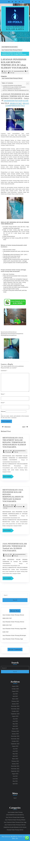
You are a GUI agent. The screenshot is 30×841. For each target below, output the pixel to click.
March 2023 (15, 728)
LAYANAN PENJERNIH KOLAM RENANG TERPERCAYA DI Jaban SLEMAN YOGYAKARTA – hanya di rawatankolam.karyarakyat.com (14, 87)
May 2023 (15, 723)
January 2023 (15, 733)
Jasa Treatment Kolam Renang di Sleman (12, 50)
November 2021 (15, 768)
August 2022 (15, 746)
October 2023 (15, 711)
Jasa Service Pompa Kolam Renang (15, 817)
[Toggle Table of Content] (27, 83)
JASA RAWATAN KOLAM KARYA (15, 28)
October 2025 (15, 688)
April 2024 (15, 696)
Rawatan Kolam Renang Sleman (15, 829)
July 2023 (15, 718)
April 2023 (15, 726)
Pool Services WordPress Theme (12, 836)
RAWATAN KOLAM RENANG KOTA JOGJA (15, 827)
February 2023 (15, 731)
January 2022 (15, 763)
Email (3, 402)
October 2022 (15, 741)
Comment (4, 370)
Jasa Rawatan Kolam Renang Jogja (13, 639)
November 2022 (15, 738)
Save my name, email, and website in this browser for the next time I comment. (15, 416)
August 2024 (15, 691)
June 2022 (15, 751)
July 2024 (15, 693)
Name (3, 394)
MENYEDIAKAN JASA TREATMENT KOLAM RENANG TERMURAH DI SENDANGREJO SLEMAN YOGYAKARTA (14, 442)
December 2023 (15, 706)
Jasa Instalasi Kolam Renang (15, 812)
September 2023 (15, 713)
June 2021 (15, 778)
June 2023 (15, 721)
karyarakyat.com (21, 100)
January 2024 (15, 703)
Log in (15, 798)
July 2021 (15, 776)
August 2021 (15, 773)
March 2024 (15, 698)
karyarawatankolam (19, 71)
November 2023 (15, 708)
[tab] (15, 39)
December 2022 (15, 736)
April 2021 (15, 783)
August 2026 (15, 686)
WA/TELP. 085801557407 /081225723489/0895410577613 (16, 90)
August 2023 (15, 716)
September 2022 (15, 743)
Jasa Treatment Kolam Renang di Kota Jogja (15, 822)
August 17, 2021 (9, 505)
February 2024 (15, 701)
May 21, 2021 (7, 71)
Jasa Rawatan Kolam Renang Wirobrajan (14, 635)
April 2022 (15, 756)
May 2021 (15, 781)
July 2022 (15, 748)
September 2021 (15, 771)
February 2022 (15, 761)
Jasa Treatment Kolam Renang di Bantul (15, 819)
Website (3, 411)
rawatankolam (9, 100)
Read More (7, 477)
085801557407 (16, 103)
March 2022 (15, 758)
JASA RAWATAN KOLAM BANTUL (15, 814)
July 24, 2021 (8, 450)
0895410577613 (18, 105)
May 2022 (15, 753)
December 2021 (15, 766)
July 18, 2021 (8, 554)
